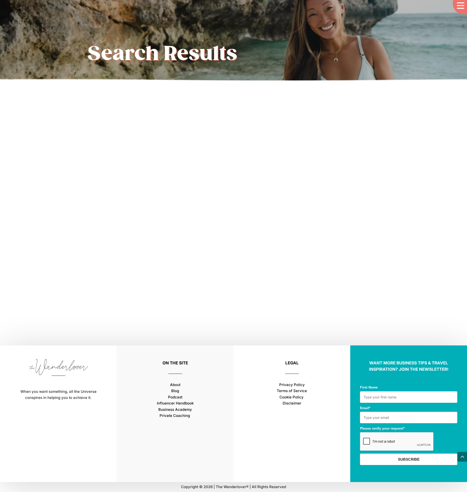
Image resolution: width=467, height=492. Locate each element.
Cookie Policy (292, 397)
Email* (365, 408)
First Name (369, 387)
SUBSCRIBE (409, 459)
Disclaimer (292, 403)
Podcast (175, 397)
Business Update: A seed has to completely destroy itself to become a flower (202, 283)
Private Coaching (175, 415)
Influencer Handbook (175, 403)
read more (102, 310)
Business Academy (175, 409)
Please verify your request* (382, 428)
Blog (175, 390)
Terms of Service (292, 390)
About (175, 384)
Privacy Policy (292, 384)
